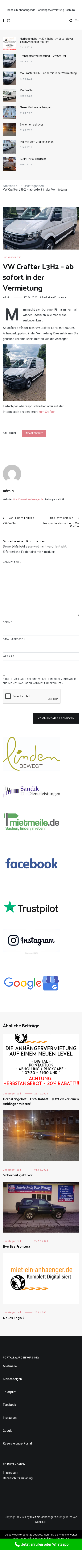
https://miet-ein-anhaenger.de (27, 499)
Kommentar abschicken (56, 718)
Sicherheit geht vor (31, 124)
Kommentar (12, 562)
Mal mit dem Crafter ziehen (37, 141)
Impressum (10, 1472)
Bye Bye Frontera (16, 1247)
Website (8, 656)
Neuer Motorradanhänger (35, 107)
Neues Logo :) (13, 1318)
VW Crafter (27, 90)
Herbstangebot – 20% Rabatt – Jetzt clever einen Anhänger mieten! (46, 40)
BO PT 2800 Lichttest (33, 158)
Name (7, 622)
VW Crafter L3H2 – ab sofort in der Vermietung (48, 73)
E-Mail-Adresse (14, 639)
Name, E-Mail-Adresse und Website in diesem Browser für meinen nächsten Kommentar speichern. (39, 681)
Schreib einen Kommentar (53, 297)
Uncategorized (12, 257)
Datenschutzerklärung (18, 1478)
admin (6, 297)
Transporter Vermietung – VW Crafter (43, 55)
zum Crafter (47, 412)
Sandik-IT (41, 1521)
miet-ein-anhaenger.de (44, 1517)
